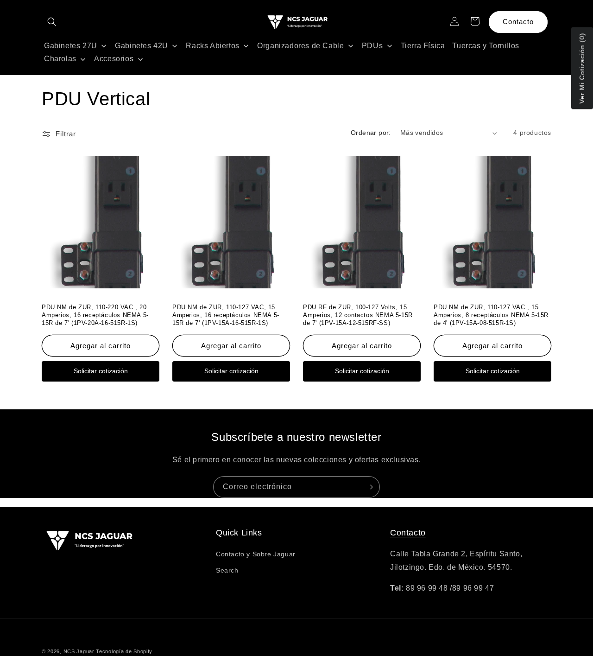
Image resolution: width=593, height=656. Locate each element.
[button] (52, 22)
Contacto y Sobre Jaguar (256, 554)
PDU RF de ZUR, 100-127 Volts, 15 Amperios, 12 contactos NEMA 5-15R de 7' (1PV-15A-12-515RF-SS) (358, 315)
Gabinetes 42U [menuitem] (141, 46)
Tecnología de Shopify (124, 651)
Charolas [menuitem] (60, 59)
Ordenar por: (371, 132)
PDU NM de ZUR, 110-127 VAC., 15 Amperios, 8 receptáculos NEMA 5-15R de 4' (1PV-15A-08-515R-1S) (491, 315)
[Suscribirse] (369, 487)
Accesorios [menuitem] (113, 59)
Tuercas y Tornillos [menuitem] (485, 46)
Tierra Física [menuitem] (423, 46)
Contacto (518, 21)
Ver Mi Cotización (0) (582, 68)
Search (227, 570)
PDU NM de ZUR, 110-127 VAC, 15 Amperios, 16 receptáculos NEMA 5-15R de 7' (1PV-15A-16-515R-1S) (225, 315)
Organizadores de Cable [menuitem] (300, 46)
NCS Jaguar (79, 651)
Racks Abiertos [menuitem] (212, 46)
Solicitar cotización (101, 371)
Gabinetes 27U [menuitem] (70, 46)
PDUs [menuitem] (372, 46)
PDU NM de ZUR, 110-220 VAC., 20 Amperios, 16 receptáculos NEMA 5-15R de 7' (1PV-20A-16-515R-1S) (95, 315)
